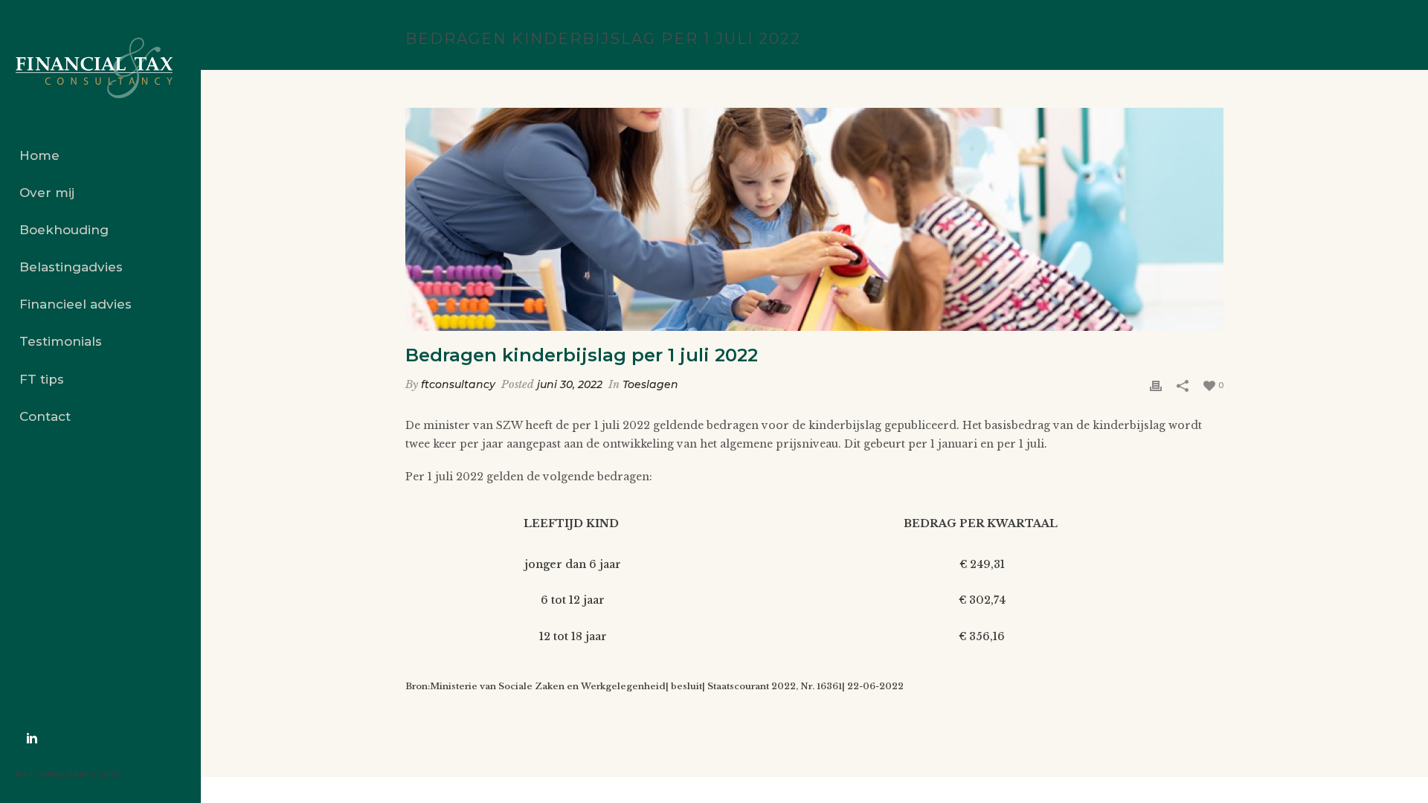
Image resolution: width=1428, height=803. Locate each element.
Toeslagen (650, 384)
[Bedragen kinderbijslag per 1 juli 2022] (814, 219)
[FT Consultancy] (100, 68)
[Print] (1156, 384)
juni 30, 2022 (569, 384)
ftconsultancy (458, 384)
